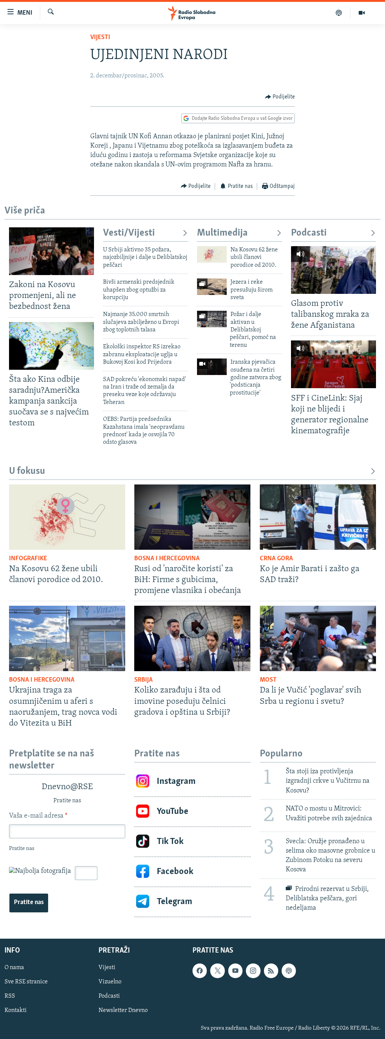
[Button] (280, 97)
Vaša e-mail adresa (38, 816)
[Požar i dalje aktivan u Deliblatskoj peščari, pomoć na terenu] (212, 319)
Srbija (143, 680)
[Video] (361, 13)
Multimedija (222, 233)
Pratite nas (29, 902)
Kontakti (16, 1010)
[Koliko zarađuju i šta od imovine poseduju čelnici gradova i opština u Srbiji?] (192, 638)
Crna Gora (276, 558)
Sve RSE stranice (26, 982)
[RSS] (271, 970)
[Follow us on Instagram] (253, 970)
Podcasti (309, 233)
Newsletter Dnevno (123, 1010)
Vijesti (100, 37)
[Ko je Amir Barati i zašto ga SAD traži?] (318, 517)
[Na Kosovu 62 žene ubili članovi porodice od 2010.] (212, 254)
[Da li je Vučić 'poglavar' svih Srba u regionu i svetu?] (318, 638)
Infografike (28, 558)
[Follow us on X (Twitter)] (217, 970)
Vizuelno (110, 982)
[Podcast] (338, 13)
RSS (10, 996)
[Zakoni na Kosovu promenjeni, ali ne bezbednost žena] (51, 251)
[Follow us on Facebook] (199, 970)
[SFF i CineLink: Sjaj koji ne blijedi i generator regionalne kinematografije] (333, 364)
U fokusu (27, 471)
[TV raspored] (289, 970)
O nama (14, 968)
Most (268, 680)
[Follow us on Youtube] (235, 970)
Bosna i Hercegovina (167, 558)
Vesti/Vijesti (129, 233)
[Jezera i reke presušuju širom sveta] (212, 286)
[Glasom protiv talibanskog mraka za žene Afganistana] (333, 270)
